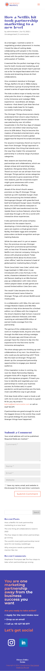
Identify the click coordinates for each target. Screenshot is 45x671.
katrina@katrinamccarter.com (17, 404)
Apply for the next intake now (22, 615)
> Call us (9, 624)
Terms (22, 662)
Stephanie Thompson (13, 559)
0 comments (23, 34)
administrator (12, 32)
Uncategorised (10, 34)
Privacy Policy (22, 660)
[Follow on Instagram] (11, 642)
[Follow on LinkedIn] (23, 643)
